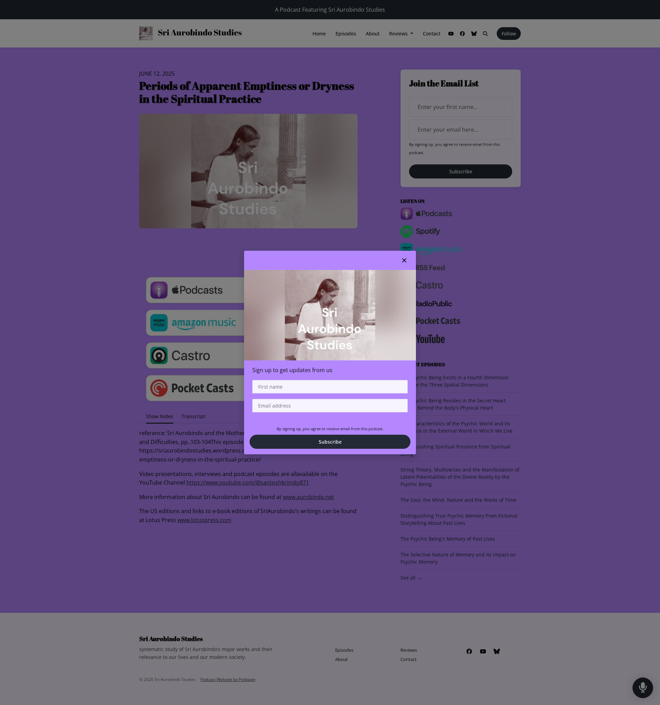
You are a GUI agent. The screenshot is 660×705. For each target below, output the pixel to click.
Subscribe (330, 441)
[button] (404, 260)
